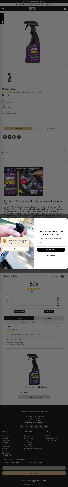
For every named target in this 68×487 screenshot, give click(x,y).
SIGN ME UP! (51, 250)
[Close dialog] (66, 220)
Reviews (2, 17)
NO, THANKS (51, 255)
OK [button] (15, 248)
